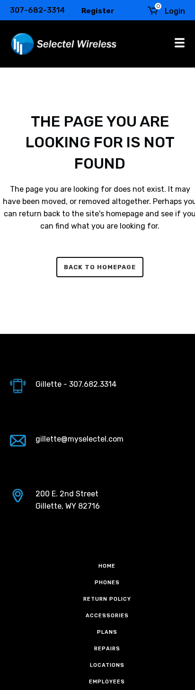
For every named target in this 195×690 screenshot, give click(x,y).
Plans (107, 632)
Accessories (107, 616)
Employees (107, 682)
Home (106, 566)
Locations (107, 665)
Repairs (107, 649)
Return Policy (107, 599)
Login (175, 11)
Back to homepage (100, 267)
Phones (107, 582)
